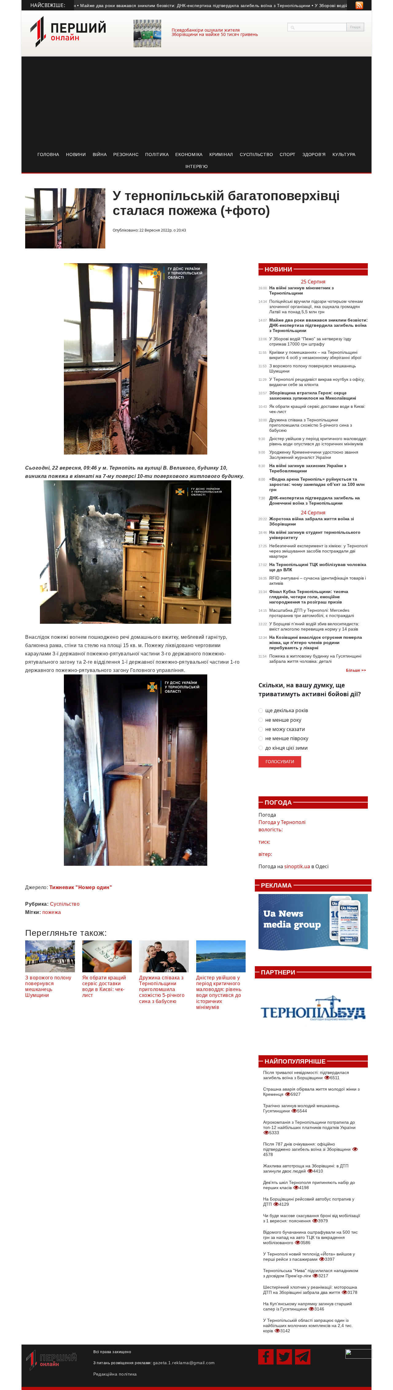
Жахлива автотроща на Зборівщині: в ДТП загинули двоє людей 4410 (305, 1168)
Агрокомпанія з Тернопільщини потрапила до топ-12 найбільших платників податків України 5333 (309, 1127)
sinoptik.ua (297, 866)
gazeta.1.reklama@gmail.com (184, 1362)
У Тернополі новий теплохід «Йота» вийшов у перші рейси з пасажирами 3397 (309, 1256)
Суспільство (256, 154)
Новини (76, 154)
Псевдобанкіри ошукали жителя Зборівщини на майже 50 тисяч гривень (215, 32)
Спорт (288, 154)
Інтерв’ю (196, 166)
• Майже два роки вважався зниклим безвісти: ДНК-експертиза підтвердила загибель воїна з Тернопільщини (172, 5)
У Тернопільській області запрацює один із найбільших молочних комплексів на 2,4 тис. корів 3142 (308, 1325)
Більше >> (356, 670)
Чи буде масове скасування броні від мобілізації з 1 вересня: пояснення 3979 (311, 1218)
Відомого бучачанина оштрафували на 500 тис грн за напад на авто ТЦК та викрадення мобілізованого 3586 (310, 1237)
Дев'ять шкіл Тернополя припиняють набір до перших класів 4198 (309, 1185)
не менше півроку (286, 738)
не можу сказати (285, 729)
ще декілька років (286, 710)
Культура (344, 154)
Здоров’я (314, 154)
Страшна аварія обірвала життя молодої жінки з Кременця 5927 (311, 1092)
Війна (100, 154)
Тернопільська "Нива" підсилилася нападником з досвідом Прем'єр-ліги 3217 (310, 1273)
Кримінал (221, 154)
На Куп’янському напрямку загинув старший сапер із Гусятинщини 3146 (307, 1306)
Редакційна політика (115, 1374)
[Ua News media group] (313, 925)
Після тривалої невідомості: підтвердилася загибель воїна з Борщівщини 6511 (306, 1075)
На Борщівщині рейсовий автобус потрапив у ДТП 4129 (308, 1202)
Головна (48, 154)
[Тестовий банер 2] (313, 1013)
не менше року (283, 720)
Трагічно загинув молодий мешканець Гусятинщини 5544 (301, 1108)
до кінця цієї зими (286, 748)
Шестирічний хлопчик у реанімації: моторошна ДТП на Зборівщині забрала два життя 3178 (310, 1290)
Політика (157, 154)
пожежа (51, 912)
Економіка (189, 154)
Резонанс (125, 154)
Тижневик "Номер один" (80, 887)
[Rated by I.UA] (358, 1353)
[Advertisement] (196, 103)
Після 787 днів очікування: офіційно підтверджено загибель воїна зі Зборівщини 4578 (307, 1149)
